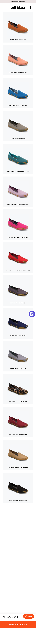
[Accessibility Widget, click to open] (32, 314)
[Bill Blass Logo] (18, 7)
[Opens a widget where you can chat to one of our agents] (28, 616)
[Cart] (31, 7)
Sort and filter (18, 624)
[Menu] (4, 7)
